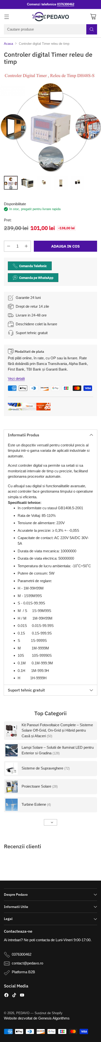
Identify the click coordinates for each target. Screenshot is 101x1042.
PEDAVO (22, 1013)
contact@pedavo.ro (27, 963)
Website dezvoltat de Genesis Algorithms (37, 1018)
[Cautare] (91, 29)
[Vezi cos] (93, 16)
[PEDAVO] (50, 16)
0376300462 (21, 954)
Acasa (8, 43)
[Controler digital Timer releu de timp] (50, 121)
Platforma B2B (23, 972)
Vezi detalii (16, 378)
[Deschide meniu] (6, 16)
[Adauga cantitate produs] (26, 246)
